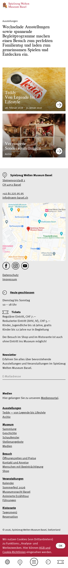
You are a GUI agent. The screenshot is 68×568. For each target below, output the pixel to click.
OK (60, 545)
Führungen (9, 500)
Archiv (6, 417)
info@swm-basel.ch (15, 197)
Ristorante (9, 508)
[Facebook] (6, 266)
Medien (7, 446)
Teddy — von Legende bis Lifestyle (24, 412)
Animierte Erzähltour (15, 496)
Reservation (10, 516)
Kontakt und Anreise (15, 462)
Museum (8, 424)
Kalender (8, 483)
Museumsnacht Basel (16, 491)
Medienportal (49, 398)
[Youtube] (25, 266)
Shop (5, 471)
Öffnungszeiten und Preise (19, 458)
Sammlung (9, 429)
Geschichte (9, 433)
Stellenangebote (12, 441)
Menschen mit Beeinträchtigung (22, 466)
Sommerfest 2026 (13, 487)
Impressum (9, 279)
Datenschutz (10, 275)
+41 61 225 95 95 (13, 193)
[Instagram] (15, 266)
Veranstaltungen (12, 479)
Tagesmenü (9, 512)
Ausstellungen (11, 408)
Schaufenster (10, 437)
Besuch (7, 454)
